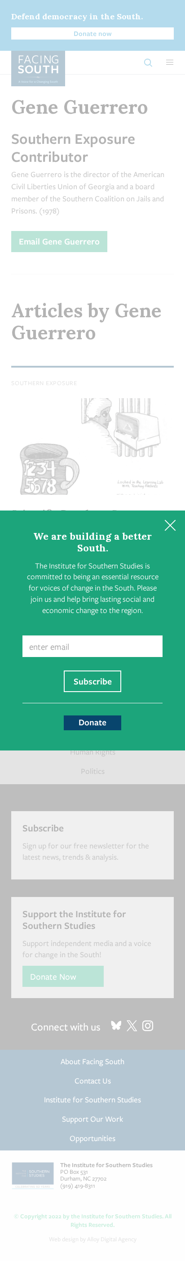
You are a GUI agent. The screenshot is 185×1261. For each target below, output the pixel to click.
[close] (170, 525)
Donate (92, 722)
